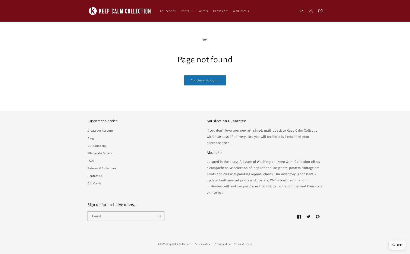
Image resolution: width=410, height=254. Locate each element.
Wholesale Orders (100, 153)
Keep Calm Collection (178, 243)
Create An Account (100, 130)
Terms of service (243, 243)
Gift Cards (94, 183)
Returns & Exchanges (102, 168)
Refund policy (202, 243)
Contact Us (95, 176)
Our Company (97, 146)
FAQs (91, 161)
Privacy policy (222, 243)
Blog (91, 138)
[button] (186, 10)
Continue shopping (205, 80)
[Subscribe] (159, 216)
